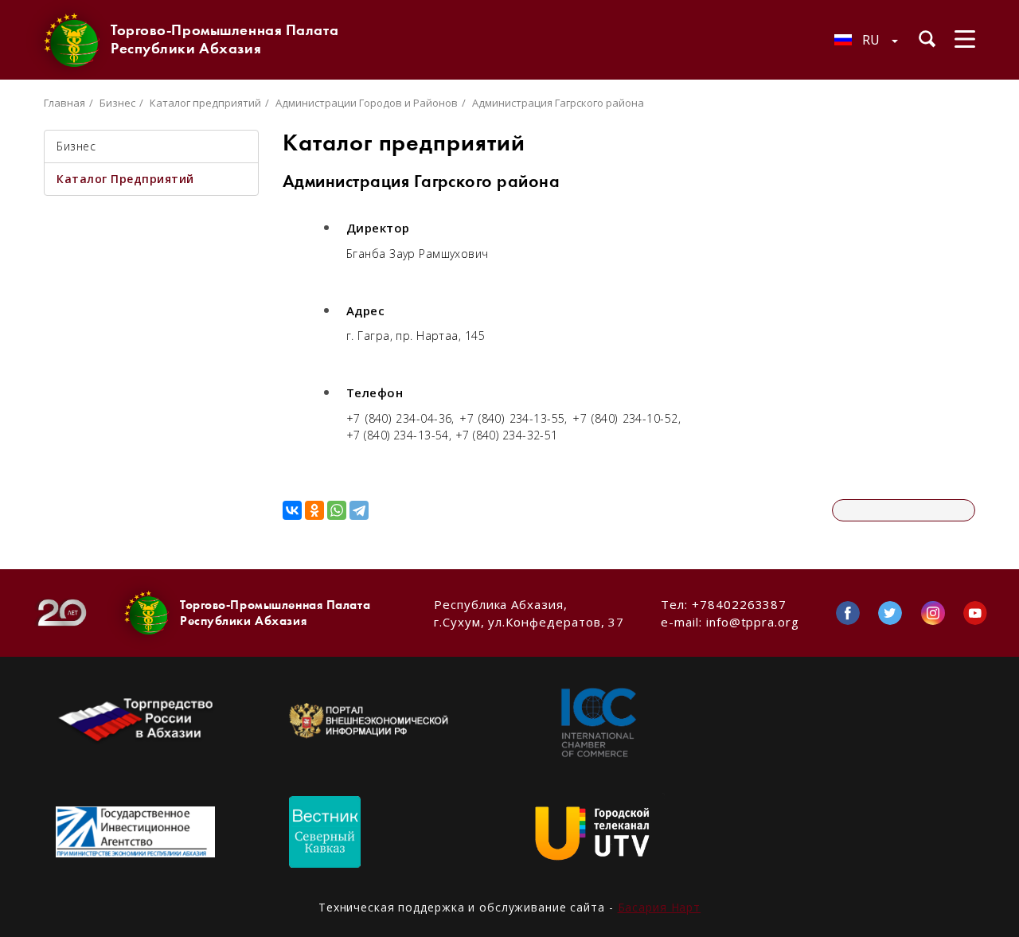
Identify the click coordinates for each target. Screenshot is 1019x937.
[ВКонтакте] (292, 510)
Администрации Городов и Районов (366, 103)
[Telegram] (359, 510)
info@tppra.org (752, 622)
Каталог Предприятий (125, 178)
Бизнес (117, 103)
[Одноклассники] (314, 510)
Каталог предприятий (205, 103)
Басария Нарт (659, 907)
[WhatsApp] (336, 510)
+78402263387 (739, 604)
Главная (64, 103)
